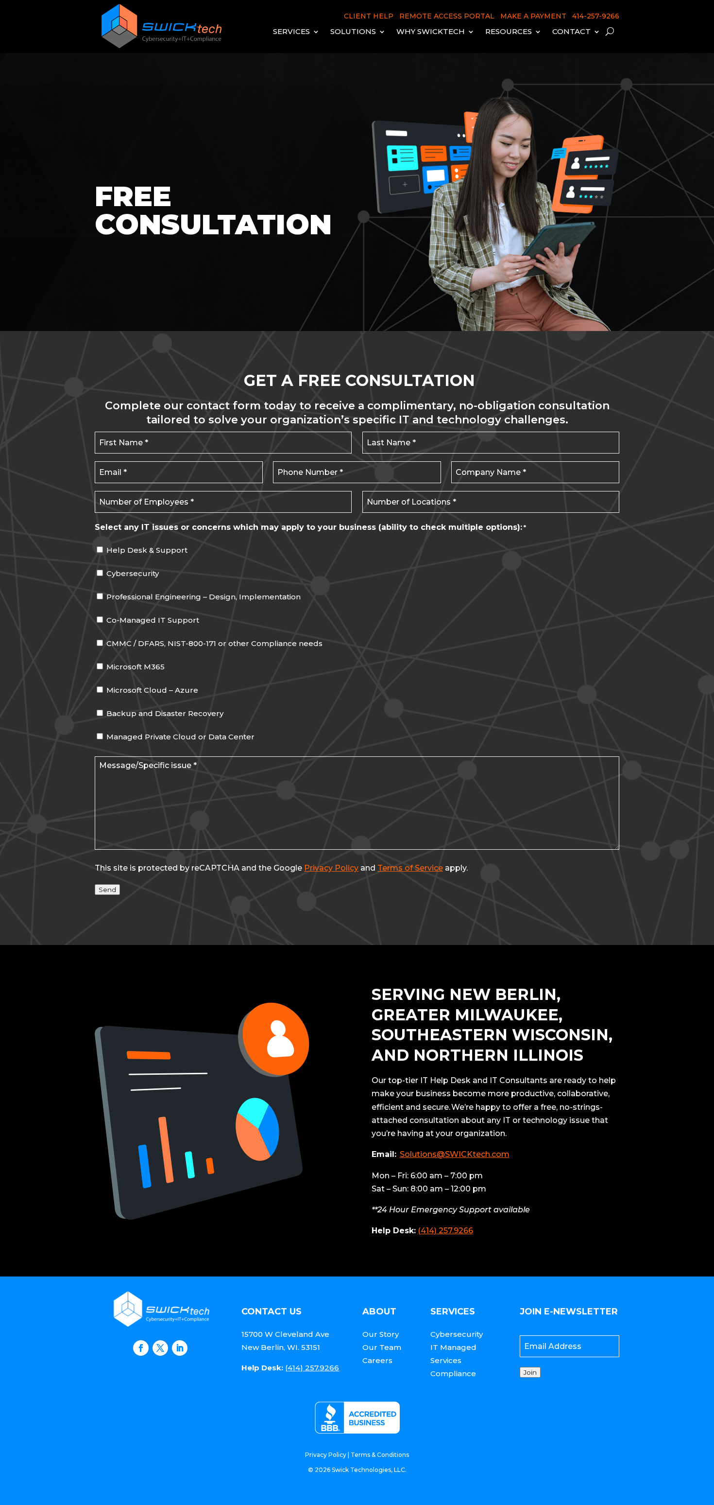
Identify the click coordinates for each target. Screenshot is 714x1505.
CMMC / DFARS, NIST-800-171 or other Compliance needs (214, 643)
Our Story (380, 1334)
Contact (571, 31)
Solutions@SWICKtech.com (455, 1154)
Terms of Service (410, 868)
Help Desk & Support (146, 550)
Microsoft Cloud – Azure (152, 690)
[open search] (610, 31)
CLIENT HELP (368, 16)
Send (107, 889)
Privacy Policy (331, 868)
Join (530, 1372)
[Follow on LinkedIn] (179, 1348)
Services (291, 31)
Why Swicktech (430, 31)
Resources (508, 31)
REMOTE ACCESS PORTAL (446, 16)
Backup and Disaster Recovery (164, 713)
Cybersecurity (132, 573)
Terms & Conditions (380, 1454)
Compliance (453, 1373)
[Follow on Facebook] (141, 1348)
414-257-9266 (595, 16)
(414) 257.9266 (445, 1230)
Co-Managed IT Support (152, 620)
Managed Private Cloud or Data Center (180, 736)
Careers (377, 1360)
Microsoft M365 (135, 666)
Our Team (381, 1347)
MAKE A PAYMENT (533, 16)
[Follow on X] (160, 1348)
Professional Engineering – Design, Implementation (203, 596)
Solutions (353, 31)
